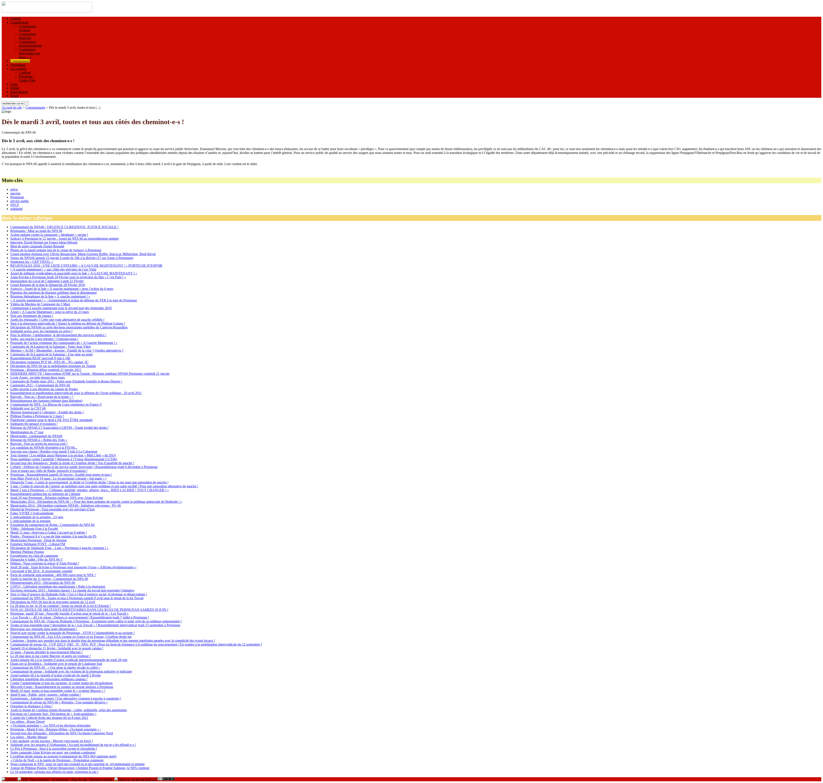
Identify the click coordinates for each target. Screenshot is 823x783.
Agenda (15, 18)
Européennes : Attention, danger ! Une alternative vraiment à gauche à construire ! (65, 698)
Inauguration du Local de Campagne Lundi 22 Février (47, 281)
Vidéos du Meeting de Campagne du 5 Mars (40, 304)
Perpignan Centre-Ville (27, 78)
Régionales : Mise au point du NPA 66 (36, 231)
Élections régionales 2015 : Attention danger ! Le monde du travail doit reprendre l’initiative (72, 590)
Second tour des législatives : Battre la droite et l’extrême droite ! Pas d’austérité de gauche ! (72, 463)
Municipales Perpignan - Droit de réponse (38, 540)
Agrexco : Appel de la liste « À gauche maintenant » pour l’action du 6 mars (61, 289)
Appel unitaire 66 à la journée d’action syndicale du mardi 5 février (55, 675)
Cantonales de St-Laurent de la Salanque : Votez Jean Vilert (50, 346)
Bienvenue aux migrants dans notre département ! (43, 629)
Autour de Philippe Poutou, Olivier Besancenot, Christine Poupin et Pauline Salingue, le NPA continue (79, 768)
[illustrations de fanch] (9, 779)
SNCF (14, 205)
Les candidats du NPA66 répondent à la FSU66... (43, 447)
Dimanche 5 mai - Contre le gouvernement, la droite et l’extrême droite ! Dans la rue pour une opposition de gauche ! (89, 482)
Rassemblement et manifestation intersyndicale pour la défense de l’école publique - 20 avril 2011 (76, 393)
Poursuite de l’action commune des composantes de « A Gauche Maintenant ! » (63, 343)
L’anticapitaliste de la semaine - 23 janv (36, 517)
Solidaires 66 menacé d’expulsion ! (34, 424)
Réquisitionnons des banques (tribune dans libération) (46, 400)
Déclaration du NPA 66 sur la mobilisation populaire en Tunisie (53, 366)
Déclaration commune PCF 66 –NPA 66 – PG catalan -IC (49, 362)
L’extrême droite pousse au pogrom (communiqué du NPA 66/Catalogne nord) (63, 756)
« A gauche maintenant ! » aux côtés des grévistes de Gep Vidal (53, 269)
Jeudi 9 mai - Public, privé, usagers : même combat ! (45, 694)
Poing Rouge (19, 92)
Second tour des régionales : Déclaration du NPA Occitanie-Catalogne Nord (61, 733)
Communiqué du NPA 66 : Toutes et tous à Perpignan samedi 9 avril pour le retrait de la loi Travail (76, 598)
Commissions (19, 22)
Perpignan (17, 197)
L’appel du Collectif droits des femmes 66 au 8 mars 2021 (49, 718)
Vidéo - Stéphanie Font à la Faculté (34, 528)
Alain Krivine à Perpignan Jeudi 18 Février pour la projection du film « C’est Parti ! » (68, 277)
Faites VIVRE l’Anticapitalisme (32, 513)
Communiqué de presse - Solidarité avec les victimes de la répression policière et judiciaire (71, 671)
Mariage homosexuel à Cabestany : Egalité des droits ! (47, 412)
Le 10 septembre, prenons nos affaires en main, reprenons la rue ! (54, 772)
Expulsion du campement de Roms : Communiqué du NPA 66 (52, 525)
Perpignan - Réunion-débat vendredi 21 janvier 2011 (45, 370)
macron (15, 193)
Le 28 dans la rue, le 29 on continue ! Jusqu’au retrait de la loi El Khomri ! (60, 606)
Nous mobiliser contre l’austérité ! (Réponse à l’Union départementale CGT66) (63, 459)
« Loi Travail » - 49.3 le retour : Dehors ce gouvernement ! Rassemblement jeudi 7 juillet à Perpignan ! (79, 617)
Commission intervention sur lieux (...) (29, 53)
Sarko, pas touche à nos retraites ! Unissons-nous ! (44, 339)
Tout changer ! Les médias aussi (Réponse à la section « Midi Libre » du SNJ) (63, 455)
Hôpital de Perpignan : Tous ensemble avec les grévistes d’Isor (52, 509)
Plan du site (79, 779)
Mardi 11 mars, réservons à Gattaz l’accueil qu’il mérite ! (48, 532)
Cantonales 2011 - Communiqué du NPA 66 (40, 385)
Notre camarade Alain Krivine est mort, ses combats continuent (52, 752)
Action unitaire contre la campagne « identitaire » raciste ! (49, 234)
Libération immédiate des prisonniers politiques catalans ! (48, 679)
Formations (18, 65)
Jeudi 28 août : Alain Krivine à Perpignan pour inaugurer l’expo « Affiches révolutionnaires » (73, 567)
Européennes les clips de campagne (34, 555)
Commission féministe (27, 36)
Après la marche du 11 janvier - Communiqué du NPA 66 (49, 579)
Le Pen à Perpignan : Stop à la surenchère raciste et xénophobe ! (53, 748)
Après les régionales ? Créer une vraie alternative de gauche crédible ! (57, 319)
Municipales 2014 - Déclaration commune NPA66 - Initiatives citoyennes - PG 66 (65, 505)
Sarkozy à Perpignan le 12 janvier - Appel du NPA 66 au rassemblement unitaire (64, 238)
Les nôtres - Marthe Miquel (28, 737)
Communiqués (20, 61)
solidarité (16, 209)
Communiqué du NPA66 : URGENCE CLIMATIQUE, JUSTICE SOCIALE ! (64, 227)
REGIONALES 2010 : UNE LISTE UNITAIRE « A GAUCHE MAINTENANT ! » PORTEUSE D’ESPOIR (86, 265)
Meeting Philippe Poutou (27, 552)
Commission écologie (27, 28)
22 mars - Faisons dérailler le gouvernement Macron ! (46, 652)
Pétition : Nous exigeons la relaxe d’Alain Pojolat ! (44, 563)
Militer (14, 88)
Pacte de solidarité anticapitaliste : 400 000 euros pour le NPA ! (53, 575)
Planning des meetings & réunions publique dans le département (53, 292)
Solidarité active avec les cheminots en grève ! (41, 331)
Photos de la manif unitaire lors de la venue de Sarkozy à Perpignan (55, 250)
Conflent (25, 72)
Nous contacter (39, 779)
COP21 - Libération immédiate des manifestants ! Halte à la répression (57, 586)
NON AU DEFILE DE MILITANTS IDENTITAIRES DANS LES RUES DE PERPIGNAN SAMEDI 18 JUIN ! (89, 609)
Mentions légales (100, 779)
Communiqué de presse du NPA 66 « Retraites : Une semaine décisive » (59, 702)
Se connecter (60, 779)
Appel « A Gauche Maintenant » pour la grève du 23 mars (49, 312)
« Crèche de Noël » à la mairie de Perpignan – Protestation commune (57, 760)
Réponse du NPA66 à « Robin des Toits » (38, 440)
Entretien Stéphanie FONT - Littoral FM (37, 544)
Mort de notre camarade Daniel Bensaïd (37, 246)
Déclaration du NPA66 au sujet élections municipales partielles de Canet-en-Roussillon (69, 327)
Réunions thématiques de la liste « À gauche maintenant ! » (50, 296)
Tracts (14, 96)
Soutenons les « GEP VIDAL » (31, 262)
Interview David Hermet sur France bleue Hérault (43, 242)
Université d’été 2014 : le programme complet (41, 571)
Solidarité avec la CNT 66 (28, 408)
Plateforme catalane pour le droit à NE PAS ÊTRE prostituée (51, 420)
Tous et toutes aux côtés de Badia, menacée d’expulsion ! (48, 471)
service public (19, 201)
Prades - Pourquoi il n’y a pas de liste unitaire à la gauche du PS (53, 536)
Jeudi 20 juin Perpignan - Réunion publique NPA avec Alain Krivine (56, 498)
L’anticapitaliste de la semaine (30, 521)
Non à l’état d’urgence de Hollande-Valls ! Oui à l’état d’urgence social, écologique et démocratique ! (78, 594)
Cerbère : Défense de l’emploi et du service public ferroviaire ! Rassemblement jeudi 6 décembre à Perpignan (84, 467)
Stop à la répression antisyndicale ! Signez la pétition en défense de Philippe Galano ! (67, 323)
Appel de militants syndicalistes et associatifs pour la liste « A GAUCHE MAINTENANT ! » (73, 273)
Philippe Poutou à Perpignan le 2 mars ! (37, 416)
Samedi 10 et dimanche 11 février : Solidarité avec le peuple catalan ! (56, 648)
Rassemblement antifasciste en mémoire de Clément (45, 494)
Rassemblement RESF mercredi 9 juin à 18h (40, 358)
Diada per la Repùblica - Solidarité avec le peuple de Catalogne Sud (56, 664)
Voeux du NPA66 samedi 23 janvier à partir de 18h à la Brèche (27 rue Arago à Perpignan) (71, 258)
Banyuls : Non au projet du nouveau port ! (39, 444)
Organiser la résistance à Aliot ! (31, 706)
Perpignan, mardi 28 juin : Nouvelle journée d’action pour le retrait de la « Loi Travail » (69, 613)
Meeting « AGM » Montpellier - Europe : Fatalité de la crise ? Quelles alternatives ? (66, 350)
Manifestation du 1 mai (26, 432)
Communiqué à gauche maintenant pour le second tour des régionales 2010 (61, 308)
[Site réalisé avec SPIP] (23, 779)
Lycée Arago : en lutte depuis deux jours (37, 377)
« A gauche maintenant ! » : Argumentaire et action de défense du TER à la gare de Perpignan (73, 300)
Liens (14, 84)
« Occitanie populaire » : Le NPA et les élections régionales (50, 725)
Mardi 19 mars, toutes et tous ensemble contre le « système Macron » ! (57, 691)
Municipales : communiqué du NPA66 (36, 436)
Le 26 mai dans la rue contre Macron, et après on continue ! (50, 656)
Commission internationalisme (30, 43)
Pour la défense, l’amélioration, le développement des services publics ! (58, 335)
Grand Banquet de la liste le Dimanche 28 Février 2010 (47, 285)
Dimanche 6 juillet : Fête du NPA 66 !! (36, 559)
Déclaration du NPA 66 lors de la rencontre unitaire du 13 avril (52, 602)
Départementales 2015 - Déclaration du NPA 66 (42, 582)
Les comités (18, 69)
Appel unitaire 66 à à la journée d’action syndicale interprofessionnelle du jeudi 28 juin (68, 660)
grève (14, 189)
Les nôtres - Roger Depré (27, 721)
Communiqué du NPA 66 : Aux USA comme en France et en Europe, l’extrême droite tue (71, 636)
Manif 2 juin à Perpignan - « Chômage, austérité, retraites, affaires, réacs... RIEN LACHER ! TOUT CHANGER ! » (89, 490)
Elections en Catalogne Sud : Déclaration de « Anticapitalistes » (53, 714)
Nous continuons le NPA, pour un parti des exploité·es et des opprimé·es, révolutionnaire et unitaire (77, 764)
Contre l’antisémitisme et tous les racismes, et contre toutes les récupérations (61, 683)
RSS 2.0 (150, 779)
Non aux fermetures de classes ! (31, 316)
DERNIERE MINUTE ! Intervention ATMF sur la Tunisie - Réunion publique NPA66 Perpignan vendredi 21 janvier (90, 373)
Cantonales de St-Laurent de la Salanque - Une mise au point (51, 354)
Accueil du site (12, 107)
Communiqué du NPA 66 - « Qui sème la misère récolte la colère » (55, 667)
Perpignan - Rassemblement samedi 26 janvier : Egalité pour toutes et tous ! (61, 474)
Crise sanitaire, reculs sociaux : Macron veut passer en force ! (51, 741)
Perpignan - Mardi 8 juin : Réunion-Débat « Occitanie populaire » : (55, 729)
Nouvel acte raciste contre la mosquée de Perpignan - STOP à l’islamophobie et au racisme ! (72, 633)
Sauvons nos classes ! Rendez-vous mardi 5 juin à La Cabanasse (53, 451)
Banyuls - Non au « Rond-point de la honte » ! (41, 397)
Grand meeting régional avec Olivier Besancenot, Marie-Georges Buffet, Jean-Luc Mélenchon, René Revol (83, 254)
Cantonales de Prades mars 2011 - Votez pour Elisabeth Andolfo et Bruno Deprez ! (66, 381)
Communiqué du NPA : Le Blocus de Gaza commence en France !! (56, 404)
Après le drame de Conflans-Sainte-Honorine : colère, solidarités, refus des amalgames (68, 710)
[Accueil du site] (47, 11)
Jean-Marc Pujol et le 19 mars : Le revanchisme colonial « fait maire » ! (58, 478)
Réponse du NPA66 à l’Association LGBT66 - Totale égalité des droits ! (59, 427)
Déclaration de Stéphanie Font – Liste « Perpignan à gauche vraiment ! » (59, 548)
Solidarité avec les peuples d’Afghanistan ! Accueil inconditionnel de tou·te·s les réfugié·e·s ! (73, 745)
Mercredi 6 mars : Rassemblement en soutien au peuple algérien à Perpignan (61, 687)
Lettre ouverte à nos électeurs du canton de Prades (44, 389)
